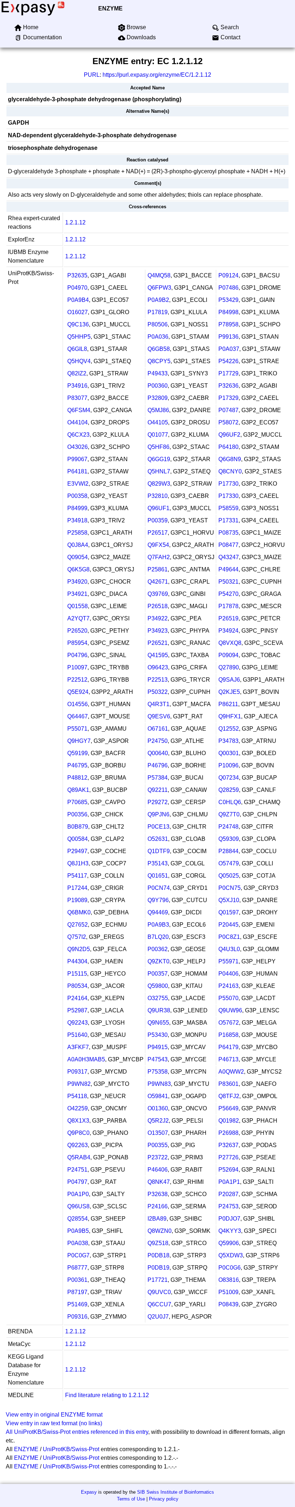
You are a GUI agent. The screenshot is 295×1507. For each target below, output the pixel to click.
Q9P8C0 (78, 1133)
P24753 (228, 1206)
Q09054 (77, 557)
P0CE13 (158, 827)
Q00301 (228, 753)
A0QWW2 (231, 1072)
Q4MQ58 (159, 275)
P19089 (77, 900)
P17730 (228, 484)
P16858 (228, 1035)
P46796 (158, 765)
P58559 (228, 508)
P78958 (228, 324)
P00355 (158, 1145)
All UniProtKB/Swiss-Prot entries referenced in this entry (77, 1432)
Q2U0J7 (158, 1317)
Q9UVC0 (159, 1292)
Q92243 (77, 1023)
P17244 (77, 888)
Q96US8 (78, 1206)
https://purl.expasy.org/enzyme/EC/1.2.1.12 (157, 75)
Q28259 (228, 790)
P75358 (158, 1072)
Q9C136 (78, 324)
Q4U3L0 (229, 949)
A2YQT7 (78, 618)
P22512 (77, 680)
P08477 (228, 545)
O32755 (158, 998)
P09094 (228, 655)
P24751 (77, 1170)
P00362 (158, 949)
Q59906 (228, 1243)
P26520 (77, 631)
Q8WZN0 (160, 1231)
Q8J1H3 (77, 863)
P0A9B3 (158, 925)
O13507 (158, 1133)
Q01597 (228, 912)
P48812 (77, 778)
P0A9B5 (78, 1231)
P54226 (228, 361)
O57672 (228, 1023)
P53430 (158, 1035)
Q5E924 (77, 692)
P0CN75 (229, 888)
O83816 (228, 1280)
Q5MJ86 (158, 410)
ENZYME (110, 8)
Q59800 (158, 986)
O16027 (77, 312)
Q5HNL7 (159, 471)
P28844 (228, 851)
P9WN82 (79, 1084)
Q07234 (228, 778)
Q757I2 (76, 937)
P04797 (77, 1182)
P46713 (228, 1059)
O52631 (158, 839)
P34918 (77, 520)
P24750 (158, 741)
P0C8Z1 (229, 937)
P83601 (228, 1084)
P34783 (228, 741)
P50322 (158, 692)
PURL (92, 75)
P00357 (158, 974)
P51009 (228, 1292)
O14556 (77, 704)
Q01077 (158, 435)
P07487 (228, 410)
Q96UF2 (229, 435)
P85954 (77, 643)
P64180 (228, 447)
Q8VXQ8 (229, 643)
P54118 (77, 1096)
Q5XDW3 (230, 1255)
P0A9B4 (78, 300)
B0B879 (77, 827)
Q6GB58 (159, 349)
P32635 (77, 275)
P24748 (228, 827)
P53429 (228, 300)
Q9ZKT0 (158, 961)
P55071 (77, 729)
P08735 (228, 533)
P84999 (77, 508)
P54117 (77, 876)
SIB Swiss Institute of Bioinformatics (175, 1492)
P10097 (77, 667)
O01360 (158, 1108)
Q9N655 (158, 1023)
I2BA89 (157, 1219)
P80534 (77, 986)
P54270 (228, 594)
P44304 (77, 961)
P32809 (158, 398)
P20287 (228, 1194)
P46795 (77, 765)
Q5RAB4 (78, 1157)
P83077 (77, 398)
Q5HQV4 (79, 361)
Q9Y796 (158, 900)
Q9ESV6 (159, 716)
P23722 (158, 1157)
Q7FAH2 (159, 557)
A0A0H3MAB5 (86, 1059)
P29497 (77, 851)
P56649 (228, 1108)
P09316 (77, 1317)
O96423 (158, 667)
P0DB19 (158, 1268)
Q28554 (77, 1219)
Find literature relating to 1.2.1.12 (107, 1395)
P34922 (158, 618)
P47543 (158, 1059)
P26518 (158, 606)
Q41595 (158, 655)
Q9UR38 (159, 1010)
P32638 (158, 1194)
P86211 (228, 704)
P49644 (228, 569)
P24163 (228, 986)
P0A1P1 (229, 1182)
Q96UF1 (158, 508)
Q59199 (77, 753)
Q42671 (158, 582)
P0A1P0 (78, 1194)
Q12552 (228, 729)
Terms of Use (131, 1499)
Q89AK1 (78, 790)
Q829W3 (159, 484)
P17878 (228, 606)
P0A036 (158, 337)
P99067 (77, 459)
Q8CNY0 (230, 471)
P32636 (228, 386)
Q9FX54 (158, 545)
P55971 (228, 961)
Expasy (89, 1492)
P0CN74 (159, 888)
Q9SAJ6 (229, 680)
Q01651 (158, 876)
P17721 (158, 1280)
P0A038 (77, 1243)
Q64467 (77, 716)
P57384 (158, 778)
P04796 (77, 655)
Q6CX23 (78, 435)
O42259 (77, 1108)
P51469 (77, 1304)
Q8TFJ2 (228, 1096)
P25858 (77, 533)
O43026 (77, 447)
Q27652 (77, 925)
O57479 (228, 863)
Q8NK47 (159, 1182)
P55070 (228, 998)
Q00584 (77, 839)
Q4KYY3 (229, 1231)
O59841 (158, 1096)
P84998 (228, 312)
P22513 (158, 680)
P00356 (77, 814)
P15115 (77, 974)
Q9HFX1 (229, 716)
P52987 (77, 1010)
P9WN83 (159, 1084)
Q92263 (77, 1145)
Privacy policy (163, 1499)
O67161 (158, 729)
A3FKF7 (78, 1047)
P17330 (228, 496)
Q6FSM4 (78, 410)
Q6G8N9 (229, 459)
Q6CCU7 (159, 1304)
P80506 (158, 324)
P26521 (158, 643)
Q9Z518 (158, 1243)
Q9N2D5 (78, 949)
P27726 (228, 1157)
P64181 (77, 471)
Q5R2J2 (158, 1121)
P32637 (228, 1145)
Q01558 (77, 606)
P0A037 (228, 349)
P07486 (228, 288)
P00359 (158, 520)
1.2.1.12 (75, 222)
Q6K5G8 (78, 569)
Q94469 (158, 912)
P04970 (77, 288)
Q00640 (158, 753)
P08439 (228, 1304)
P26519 (228, 618)
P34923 (158, 631)
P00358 (77, 496)
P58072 (228, 422)
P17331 (228, 520)
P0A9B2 (158, 300)
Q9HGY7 (79, 741)
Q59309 (228, 839)
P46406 (158, 1170)
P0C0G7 (78, 1255)
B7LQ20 (158, 937)
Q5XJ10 (228, 900)
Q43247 (228, 557)
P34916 (77, 386)
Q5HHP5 (79, 337)
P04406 (228, 974)
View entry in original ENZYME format (54, 1415)
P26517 (158, 533)
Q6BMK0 (79, 912)
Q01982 (228, 1121)
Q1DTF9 (159, 851)
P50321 (228, 582)
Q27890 (228, 667)
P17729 (228, 373)
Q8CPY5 (159, 361)
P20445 (228, 925)
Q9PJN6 (158, 814)
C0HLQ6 (229, 802)
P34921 (77, 594)
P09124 (228, 275)
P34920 (77, 582)
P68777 (77, 1268)
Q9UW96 (230, 1010)
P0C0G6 (229, 1268)
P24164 (77, 998)
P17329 (228, 398)
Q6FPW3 (159, 288)
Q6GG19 (159, 459)
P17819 (158, 312)
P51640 (77, 1035)
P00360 (158, 386)
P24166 (158, 1206)
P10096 (228, 765)
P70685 (77, 802)
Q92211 (158, 790)
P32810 (158, 496)
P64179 (228, 1047)
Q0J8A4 (77, 545)
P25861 (158, 569)
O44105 (158, 422)
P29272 (158, 802)
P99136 (228, 337)
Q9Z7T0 (229, 814)
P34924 (228, 631)
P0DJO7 (229, 1219)
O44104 (77, 422)
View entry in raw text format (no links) (54, 1423)
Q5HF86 (158, 447)
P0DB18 (158, 1255)
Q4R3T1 (158, 704)
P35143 (158, 863)
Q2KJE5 (229, 692)
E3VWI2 (77, 484)
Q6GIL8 (77, 349)
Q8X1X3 (78, 1121)
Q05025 (228, 876)
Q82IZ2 (76, 373)
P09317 (77, 1072)
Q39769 (158, 594)
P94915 (158, 1047)
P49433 (158, 373)
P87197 (77, 1292)
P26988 (228, 1133)
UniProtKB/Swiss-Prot (71, 1449)
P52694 (228, 1170)
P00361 (77, 1280)
